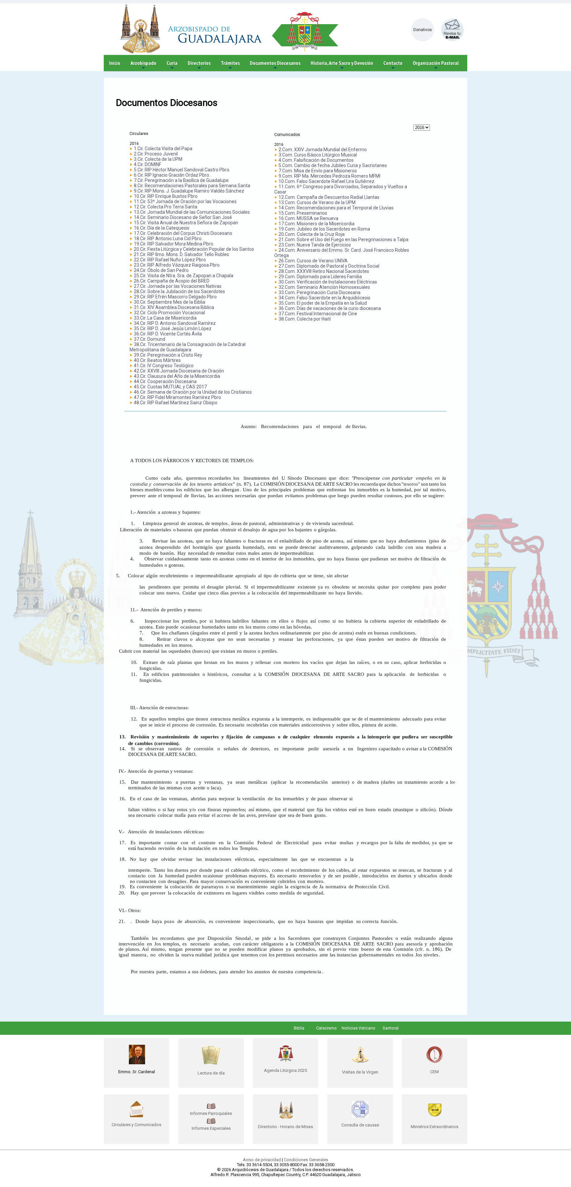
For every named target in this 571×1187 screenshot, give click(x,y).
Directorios (199, 65)
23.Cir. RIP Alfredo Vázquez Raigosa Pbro (177, 265)
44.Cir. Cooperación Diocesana (165, 381)
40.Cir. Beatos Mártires (157, 360)
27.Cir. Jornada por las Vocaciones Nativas (177, 286)
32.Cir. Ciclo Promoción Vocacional (169, 312)
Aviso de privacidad (262, 1159)
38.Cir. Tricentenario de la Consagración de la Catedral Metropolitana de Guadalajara (188, 347)
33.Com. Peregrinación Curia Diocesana (320, 292)
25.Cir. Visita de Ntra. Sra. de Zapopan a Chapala (183, 275)
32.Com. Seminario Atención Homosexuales (324, 287)
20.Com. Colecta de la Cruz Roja (312, 234)
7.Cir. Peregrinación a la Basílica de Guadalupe (181, 180)
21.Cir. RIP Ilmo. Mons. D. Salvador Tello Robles (181, 254)
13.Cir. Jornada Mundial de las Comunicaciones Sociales (192, 212)
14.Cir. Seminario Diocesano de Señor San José (183, 217)
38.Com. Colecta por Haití (305, 319)
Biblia (299, 1028)
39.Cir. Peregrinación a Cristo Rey (168, 355)
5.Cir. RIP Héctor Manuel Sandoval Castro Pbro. (182, 169)
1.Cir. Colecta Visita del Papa (163, 148)
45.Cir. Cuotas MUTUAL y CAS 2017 (170, 386)
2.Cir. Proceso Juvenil (156, 153)
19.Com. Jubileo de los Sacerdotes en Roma (324, 229)
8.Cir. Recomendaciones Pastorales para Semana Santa (192, 185)
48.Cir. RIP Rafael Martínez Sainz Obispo (175, 402)
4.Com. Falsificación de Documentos (316, 160)
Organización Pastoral (436, 65)
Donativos (422, 29)
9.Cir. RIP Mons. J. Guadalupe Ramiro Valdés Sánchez (189, 191)
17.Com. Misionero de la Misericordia (317, 223)
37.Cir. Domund (149, 339)
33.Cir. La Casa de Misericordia (165, 318)
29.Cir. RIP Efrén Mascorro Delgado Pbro (175, 296)
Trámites (230, 65)
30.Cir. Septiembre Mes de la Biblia (169, 302)
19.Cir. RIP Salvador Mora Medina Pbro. (174, 243)
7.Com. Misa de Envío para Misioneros (318, 170)
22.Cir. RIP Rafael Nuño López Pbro (170, 259)
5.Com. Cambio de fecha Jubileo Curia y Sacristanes (333, 165)
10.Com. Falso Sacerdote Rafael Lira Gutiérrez (326, 181)
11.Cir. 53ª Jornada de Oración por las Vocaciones (185, 201)
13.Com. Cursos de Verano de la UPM (317, 202)
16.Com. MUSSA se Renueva (308, 218)
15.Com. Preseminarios (303, 213)
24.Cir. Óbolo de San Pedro (161, 270)
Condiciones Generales (306, 1159)
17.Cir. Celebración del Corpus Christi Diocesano (183, 233)
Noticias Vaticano (358, 1028)
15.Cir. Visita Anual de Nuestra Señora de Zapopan (186, 222)
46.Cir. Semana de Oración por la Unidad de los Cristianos (193, 392)
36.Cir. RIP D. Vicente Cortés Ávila (168, 333)
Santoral (391, 1028)
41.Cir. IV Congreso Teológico (164, 365)
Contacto (392, 65)
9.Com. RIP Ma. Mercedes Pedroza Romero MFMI (329, 176)
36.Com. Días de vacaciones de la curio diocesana (330, 308)
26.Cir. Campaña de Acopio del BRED (171, 281)
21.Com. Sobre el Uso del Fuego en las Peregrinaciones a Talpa (343, 239)
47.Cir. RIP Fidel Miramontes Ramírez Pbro (177, 397)
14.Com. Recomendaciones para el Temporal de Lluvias (336, 207)
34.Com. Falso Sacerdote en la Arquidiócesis (324, 297)
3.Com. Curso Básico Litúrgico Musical (318, 154)
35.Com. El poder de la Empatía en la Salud (323, 303)
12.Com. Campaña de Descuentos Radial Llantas (329, 197)
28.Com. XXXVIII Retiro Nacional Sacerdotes (324, 271)
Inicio (114, 63)
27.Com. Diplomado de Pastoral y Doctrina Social (329, 266)
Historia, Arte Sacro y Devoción (342, 65)
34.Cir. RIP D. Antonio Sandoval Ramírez (175, 323)
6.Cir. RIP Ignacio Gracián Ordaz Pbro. (172, 175)
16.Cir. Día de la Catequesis (161, 228)
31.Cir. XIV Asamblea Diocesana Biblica (174, 307)
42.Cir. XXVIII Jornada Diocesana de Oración (179, 371)
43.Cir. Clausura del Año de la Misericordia (177, 376)
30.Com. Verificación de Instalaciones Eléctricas (328, 282)
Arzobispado (143, 65)
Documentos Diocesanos (275, 65)
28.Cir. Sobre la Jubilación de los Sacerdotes (179, 291)
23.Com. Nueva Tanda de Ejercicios (315, 244)
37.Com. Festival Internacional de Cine (318, 313)
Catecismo (326, 1028)
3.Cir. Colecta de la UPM (158, 159)
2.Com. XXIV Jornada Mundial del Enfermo (323, 149)
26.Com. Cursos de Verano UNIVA (313, 260)
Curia (172, 65)
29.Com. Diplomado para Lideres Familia (320, 276)
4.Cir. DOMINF (147, 164)
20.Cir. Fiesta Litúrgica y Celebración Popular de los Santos (194, 249)
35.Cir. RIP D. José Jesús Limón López (172, 328)
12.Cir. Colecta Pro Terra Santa (165, 206)
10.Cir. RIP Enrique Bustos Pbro (166, 196)
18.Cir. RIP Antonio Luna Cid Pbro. (168, 238)
